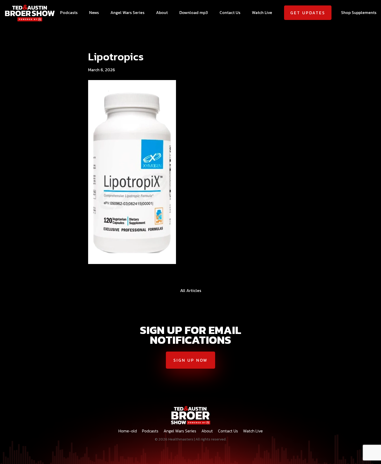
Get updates (307, 13)
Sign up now (190, 360)
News (94, 12)
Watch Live (262, 12)
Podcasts (68, 12)
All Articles (190, 290)
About (162, 12)
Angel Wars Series (127, 12)
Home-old (127, 431)
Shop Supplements (358, 12)
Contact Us (230, 12)
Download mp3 (193, 12)
